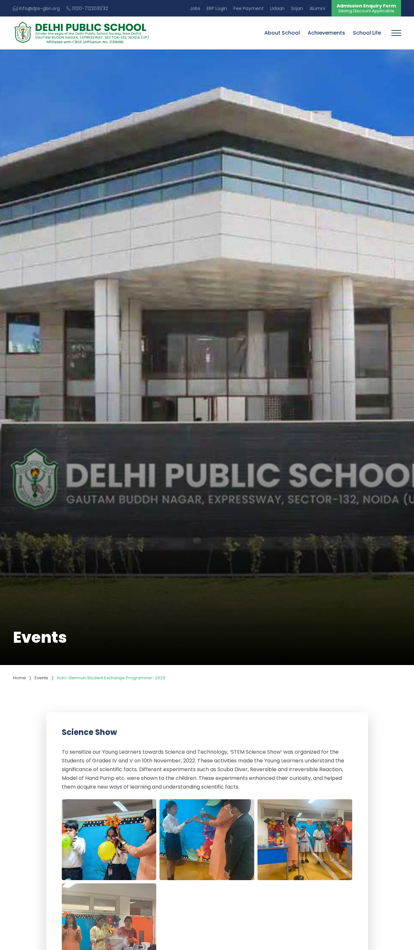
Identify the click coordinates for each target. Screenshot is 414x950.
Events (41, 678)
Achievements (326, 33)
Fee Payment (249, 8)
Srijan (297, 8)
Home (19, 678)
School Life (367, 33)
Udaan (277, 8)
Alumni (317, 8)
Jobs (195, 8)
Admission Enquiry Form (366, 8)
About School (282, 33)
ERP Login (217, 8)
